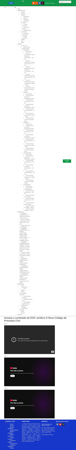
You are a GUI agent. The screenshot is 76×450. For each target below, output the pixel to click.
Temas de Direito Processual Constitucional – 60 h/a (29, 136)
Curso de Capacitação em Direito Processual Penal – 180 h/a (29, 76)
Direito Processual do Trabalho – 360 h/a (29, 206)
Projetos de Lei (24, 305)
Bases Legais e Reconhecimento (26, 48)
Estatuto (23, 39)
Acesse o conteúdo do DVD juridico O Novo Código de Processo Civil (25, 222)
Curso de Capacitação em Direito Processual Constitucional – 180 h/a (29, 69)
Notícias (23, 313)
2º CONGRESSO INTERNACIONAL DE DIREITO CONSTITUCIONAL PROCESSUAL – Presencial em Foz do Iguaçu (24, 278)
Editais (22, 42)
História (23, 12)
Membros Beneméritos (11, 428)
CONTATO (20, 314)
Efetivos (25, 18)
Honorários (26, 21)
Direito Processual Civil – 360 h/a (29, 196)
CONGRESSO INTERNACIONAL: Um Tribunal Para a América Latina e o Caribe (25, 216)
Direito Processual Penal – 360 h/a (29, 203)
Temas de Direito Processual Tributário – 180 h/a (29, 182)
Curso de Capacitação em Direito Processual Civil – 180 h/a (29, 63)
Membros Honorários (11, 435)
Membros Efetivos (14, 430)
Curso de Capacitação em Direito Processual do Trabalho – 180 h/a (29, 82)
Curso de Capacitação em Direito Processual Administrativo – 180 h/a (29, 56)
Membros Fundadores (11, 432)
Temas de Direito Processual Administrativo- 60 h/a (29, 127)
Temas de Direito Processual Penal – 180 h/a (29, 173)
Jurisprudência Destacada (24, 309)
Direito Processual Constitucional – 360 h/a (29, 200)
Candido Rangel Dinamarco (26, 297)
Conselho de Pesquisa (25, 28)
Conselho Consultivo (25, 25)
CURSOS (19, 44)
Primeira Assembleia (24, 37)
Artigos (22, 290)
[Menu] (13, 422)
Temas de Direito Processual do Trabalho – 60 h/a (29, 145)
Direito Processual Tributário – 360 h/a (29, 209)
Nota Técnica (29, 51)
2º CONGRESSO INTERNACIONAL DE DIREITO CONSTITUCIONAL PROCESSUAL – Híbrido (25, 269)
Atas (22, 41)
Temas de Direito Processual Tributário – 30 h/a (29, 120)
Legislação (23, 307)
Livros (22, 285)
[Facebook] (57, 424)
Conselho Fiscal (27, 30)
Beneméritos (26, 16)
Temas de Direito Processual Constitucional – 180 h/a (28, 167)
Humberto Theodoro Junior (27, 300)
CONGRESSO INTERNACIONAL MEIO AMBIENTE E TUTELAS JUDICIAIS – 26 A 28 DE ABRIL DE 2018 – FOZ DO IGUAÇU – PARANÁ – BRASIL (25, 247)
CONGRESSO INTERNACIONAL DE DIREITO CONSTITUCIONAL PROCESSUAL (24, 261)
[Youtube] (60, 424)
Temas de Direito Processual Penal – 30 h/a (29, 110)
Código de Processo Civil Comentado (25, 226)
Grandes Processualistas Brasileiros (23, 293)
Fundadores (26, 19)
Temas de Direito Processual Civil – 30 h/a (29, 101)
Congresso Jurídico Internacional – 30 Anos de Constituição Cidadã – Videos (25, 255)
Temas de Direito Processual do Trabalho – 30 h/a (29, 115)
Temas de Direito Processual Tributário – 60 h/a (29, 150)
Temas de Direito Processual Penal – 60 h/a (29, 141)
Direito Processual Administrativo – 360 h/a (29, 192)
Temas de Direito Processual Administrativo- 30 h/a (29, 97)
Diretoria (23, 13)
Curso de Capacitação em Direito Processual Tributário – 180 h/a (29, 88)
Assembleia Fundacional (25, 34)
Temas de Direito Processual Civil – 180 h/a (29, 162)
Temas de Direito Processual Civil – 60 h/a (29, 132)
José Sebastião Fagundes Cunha (26, 303)
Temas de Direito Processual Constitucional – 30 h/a (29, 106)
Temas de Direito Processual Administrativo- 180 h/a (29, 157)
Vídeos (22, 311)
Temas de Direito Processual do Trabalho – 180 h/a (29, 177)
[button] (38, 7)
